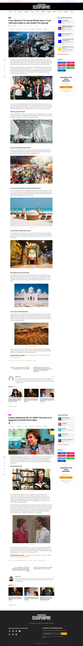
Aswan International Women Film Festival (20, 560)
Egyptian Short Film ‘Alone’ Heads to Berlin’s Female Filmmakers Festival (46, 598)
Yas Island (34, 68)
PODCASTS (10, 1)
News (10, 11)
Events (20, 11)
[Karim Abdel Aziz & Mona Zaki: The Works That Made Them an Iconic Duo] (47, 393)
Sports (54, 11)
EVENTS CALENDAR (17, 1)
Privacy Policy (68, 91)
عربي (23, 1)
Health (49, 11)
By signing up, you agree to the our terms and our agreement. (66, 91)
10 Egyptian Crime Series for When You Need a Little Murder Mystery (31, 400)
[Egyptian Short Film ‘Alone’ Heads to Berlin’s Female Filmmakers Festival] (47, 591)
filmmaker (35, 560)
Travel (37, 11)
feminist (30, 560)
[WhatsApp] (4, 74)
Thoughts (66, 11)
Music (23, 360)
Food (32, 11)
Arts (15, 11)
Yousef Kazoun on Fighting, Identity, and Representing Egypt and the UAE (14, 400)
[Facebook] (4, 63)
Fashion (43, 11)
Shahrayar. (32, 491)
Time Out (32, 269)
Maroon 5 (18, 360)
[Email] (4, 77)
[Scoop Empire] (41, 6)
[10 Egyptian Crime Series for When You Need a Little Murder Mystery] (31, 393)
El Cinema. (32, 544)
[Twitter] (4, 66)
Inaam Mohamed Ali (41, 560)
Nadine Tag (17, 576)
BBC (32, 144)
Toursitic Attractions (29, 360)
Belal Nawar (18, 376)
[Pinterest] (4, 71)
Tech (60, 11)
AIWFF (31, 457)
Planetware (32, 227)
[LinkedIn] (4, 68)
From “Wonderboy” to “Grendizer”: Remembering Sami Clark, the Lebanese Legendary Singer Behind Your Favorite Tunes (20, 569)
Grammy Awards (32, 100)
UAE (35, 360)
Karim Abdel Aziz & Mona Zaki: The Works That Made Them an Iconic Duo (47, 400)
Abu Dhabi (11, 360)
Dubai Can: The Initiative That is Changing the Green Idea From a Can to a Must (20, 368)
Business (26, 11)
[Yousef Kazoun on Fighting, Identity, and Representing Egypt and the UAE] (15, 393)
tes (32, 308)
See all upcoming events (64, 54)
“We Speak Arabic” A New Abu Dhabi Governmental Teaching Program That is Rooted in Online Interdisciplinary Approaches (42, 369)
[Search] (71, 11)
